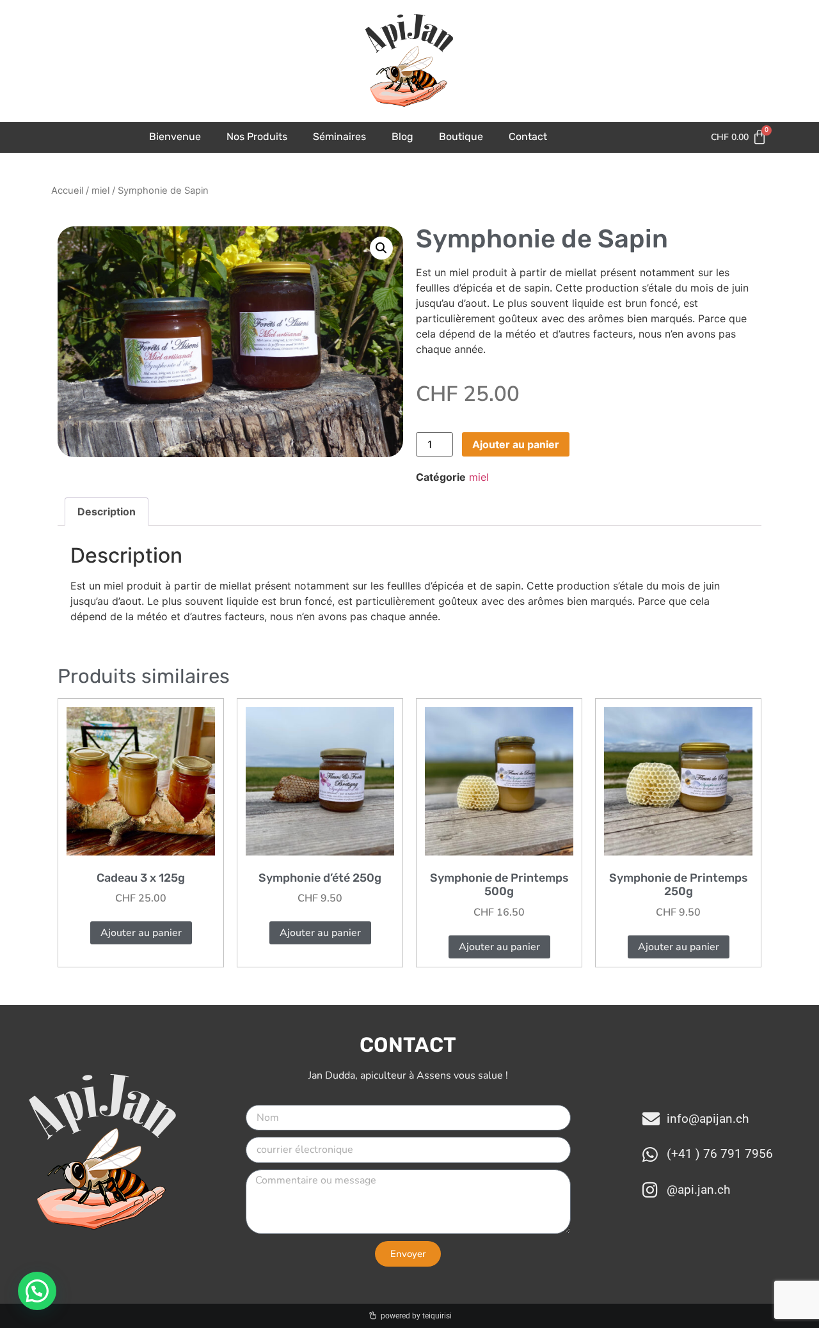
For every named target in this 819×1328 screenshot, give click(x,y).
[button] (381, 248)
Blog (402, 136)
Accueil (67, 190)
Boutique (461, 136)
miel (100, 190)
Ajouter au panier (515, 444)
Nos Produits (257, 136)
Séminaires (339, 136)
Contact (528, 136)
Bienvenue (175, 136)
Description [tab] (106, 511)
